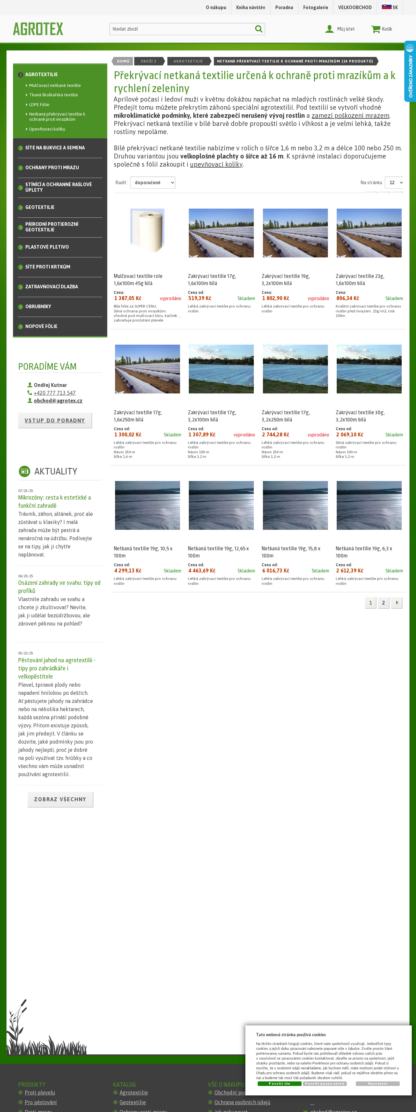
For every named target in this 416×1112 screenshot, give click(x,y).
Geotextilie (133, 1102)
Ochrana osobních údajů (242, 1102)
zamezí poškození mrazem (350, 115)
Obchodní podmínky (238, 1092)
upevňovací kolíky (216, 164)
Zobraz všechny (60, 799)
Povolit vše (279, 1083)
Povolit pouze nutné (324, 1083)
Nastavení (377, 1083)
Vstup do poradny (55, 420)
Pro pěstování (41, 1102)
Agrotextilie (134, 1092)
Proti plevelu (40, 1092)
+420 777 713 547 (55, 393)
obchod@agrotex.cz (58, 401)
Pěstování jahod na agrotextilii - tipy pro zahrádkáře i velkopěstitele (57, 668)
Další (396, 602)
